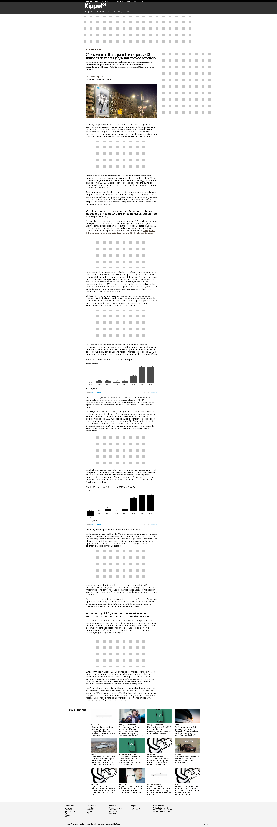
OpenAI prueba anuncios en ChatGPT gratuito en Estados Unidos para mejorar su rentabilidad (131, 789)
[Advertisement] (138, 31)
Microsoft (151, 754)
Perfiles (90, 808)
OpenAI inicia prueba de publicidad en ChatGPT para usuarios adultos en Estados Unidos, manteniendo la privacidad (187, 791)
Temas (90, 810)
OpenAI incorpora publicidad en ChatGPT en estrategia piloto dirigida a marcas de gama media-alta (103, 790)
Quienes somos (115, 808)
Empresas (89, 11)
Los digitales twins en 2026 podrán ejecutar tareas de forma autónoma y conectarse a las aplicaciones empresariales (131, 761)
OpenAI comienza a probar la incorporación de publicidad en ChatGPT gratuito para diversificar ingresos (159, 790)
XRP (113, 1)
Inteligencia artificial (127, 725)
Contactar (113, 813)
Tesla (177, 725)
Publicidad (113, 811)
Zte (99, 49)
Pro (128, 11)
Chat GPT (95, 725)
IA (109, 11)
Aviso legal (135, 808)
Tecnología (118, 11)
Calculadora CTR (160, 808)
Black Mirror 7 (105, 1)
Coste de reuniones (161, 811)
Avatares (68, 815)
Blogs (89, 813)
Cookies (134, 810)
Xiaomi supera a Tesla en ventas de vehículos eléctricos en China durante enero (187, 759)
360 (66, 817)
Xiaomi (128, 1)
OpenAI (94, 784)
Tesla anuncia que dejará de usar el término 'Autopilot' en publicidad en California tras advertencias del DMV (187, 731)
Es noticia (88, 1)
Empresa (91, 49)
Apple (135, 1)
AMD (141, 1)
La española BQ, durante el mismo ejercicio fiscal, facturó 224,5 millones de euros (120, 231)
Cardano (120, 1)
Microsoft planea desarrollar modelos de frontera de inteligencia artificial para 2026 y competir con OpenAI (158, 760)
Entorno (101, 11)
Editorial (112, 810)
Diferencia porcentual (162, 810)
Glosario (90, 811)
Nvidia (95, 1)
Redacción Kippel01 (94, 77)
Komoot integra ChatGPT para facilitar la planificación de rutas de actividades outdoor (159, 730)
